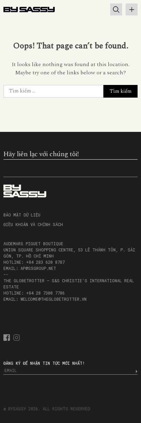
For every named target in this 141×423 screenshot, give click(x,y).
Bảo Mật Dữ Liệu (21, 214)
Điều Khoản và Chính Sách (33, 224)
